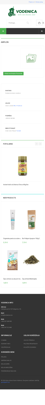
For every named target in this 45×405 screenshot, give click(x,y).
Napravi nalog (6, 360)
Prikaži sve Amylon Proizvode (13, 73)
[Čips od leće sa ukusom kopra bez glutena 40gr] (12, 260)
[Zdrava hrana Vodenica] (22, 11)
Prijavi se (31, 2)
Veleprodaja (5, 347)
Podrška (8, 115)
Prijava (3, 357)
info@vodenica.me (6, 315)
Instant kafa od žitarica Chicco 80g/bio (15, 184)
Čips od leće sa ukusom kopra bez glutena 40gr (18, 279)
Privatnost (19, 105)
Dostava (8, 90)
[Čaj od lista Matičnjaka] (31, 260)
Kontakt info (5, 343)
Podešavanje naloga (8, 371)
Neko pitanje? (10, 128)
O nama (3, 340)
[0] (39, 23)
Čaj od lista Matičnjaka (29, 279)
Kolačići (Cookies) (30, 347)
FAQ (15, 105)
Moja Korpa (5, 364)
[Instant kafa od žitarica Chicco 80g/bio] (22, 166)
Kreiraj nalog (39, 2)
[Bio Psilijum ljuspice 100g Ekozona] (31, 220)
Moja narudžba (6, 367)
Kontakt (19, 131)
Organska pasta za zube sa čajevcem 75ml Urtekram (20, 238)
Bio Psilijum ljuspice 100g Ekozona (33, 238)
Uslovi (7, 103)
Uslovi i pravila (29, 340)
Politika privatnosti (31, 343)
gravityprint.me (5, 382)
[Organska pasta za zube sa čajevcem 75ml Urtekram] (12, 220)
